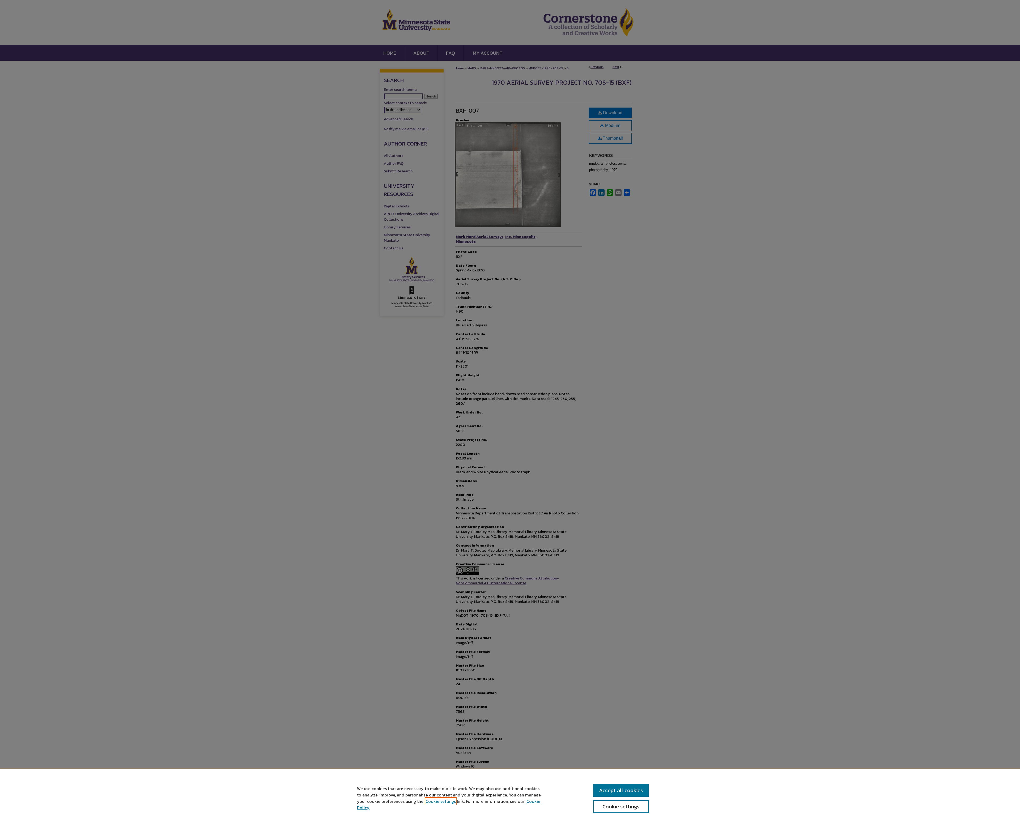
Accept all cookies (621, 790)
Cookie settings (441, 801)
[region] (510, 798)
